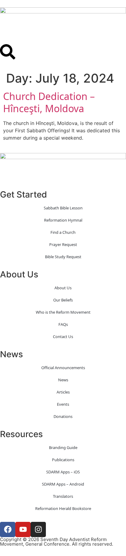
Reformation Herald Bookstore (63, 508)
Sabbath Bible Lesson (63, 208)
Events (63, 404)
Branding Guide (63, 447)
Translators (63, 496)
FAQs (63, 324)
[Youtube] (23, 529)
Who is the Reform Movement (63, 312)
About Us (63, 287)
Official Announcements (63, 367)
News (63, 380)
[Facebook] (7, 529)
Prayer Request (63, 244)
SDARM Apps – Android (63, 484)
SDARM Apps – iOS (63, 472)
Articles (63, 392)
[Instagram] (38, 529)
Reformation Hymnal (63, 220)
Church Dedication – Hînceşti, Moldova (49, 102)
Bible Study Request (63, 256)
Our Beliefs (63, 300)
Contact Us (63, 336)
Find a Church (63, 232)
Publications (63, 459)
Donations (63, 416)
